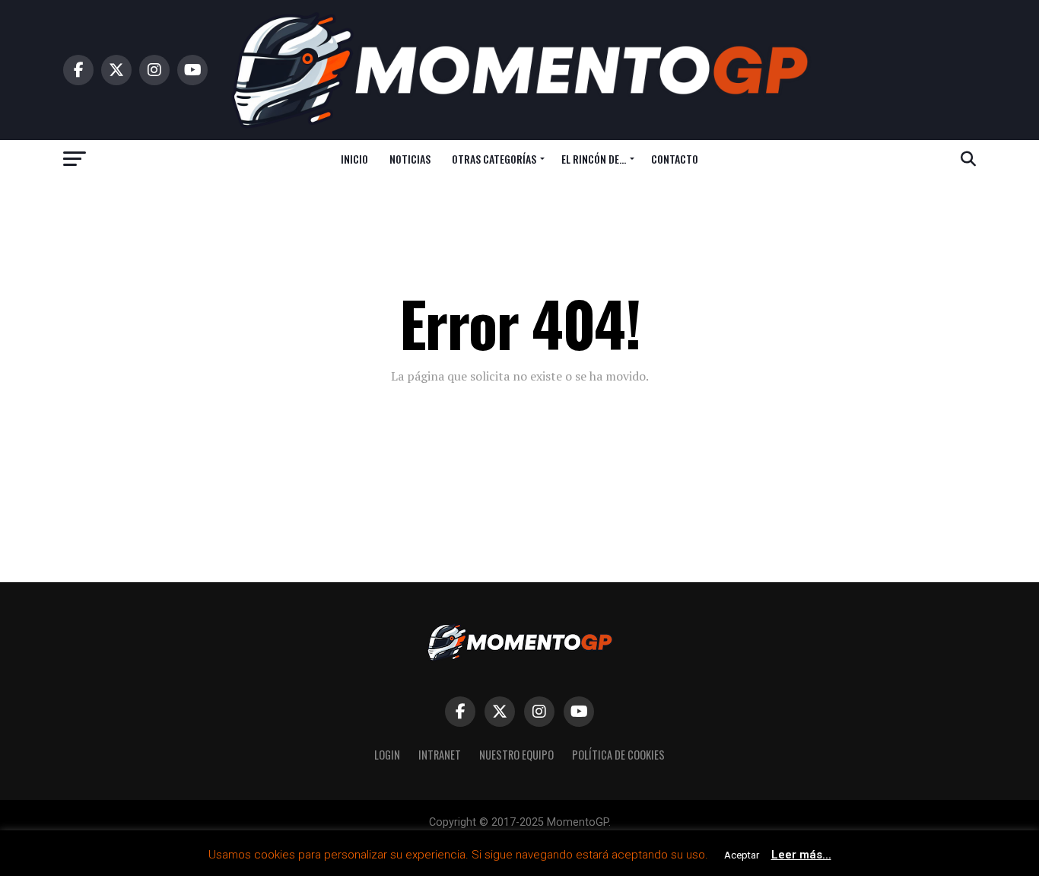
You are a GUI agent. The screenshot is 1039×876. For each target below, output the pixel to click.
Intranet (439, 755)
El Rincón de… (593, 159)
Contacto (674, 159)
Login (387, 755)
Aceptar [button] (741, 855)
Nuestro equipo (516, 755)
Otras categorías (494, 159)
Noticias (410, 159)
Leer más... (801, 855)
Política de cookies (618, 755)
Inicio (354, 159)
